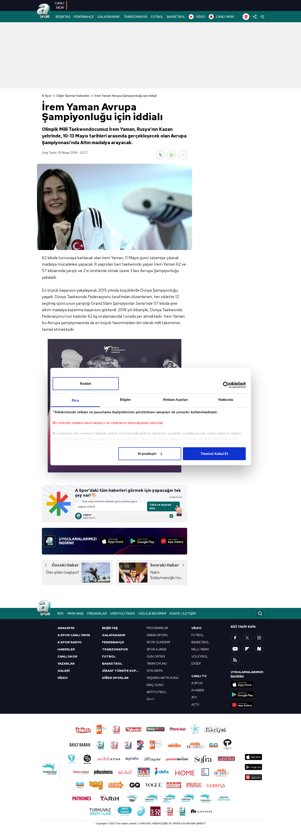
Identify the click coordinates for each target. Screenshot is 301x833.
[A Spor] (43, 11)
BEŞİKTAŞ (63, 17)
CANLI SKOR (67, 656)
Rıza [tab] (75, 400)
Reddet (85, 383)
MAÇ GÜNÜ (155, 685)
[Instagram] (259, 637)
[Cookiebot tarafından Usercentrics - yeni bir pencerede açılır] (226, 385)
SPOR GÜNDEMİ (158, 642)
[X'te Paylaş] (160, 154)
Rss (60, 613)
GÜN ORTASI (156, 656)
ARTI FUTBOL (156, 692)
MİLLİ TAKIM (200, 649)
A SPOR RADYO (69, 642)
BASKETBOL (176, 17)
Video (196, 628)
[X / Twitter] (247, 637)
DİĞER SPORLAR (115, 678)
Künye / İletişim (183, 613)
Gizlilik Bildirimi (152, 613)
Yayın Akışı (75, 613)
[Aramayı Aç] (260, 613)
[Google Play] (142, 541)
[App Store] (113, 541)
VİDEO (200, 17)
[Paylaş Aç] (255, 17)
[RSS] (235, 660)
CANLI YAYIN (225, 17)
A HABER (197, 690)
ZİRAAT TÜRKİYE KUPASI (121, 671)
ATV (194, 697)
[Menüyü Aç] (262, 16)
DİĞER (196, 664)
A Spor (47, 95)
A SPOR (197, 683)
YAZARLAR (66, 664)
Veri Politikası (122, 613)
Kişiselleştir (147, 453)
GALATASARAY (108, 17)
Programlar (157, 628)
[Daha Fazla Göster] (182, 154)
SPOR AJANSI (156, 649)
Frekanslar (97, 613)
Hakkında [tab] (225, 399)
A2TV (195, 704)
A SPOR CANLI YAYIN (73, 635)
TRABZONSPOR (135, 17)
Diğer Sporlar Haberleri (73, 95)
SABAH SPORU (157, 635)
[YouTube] (235, 648)
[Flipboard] (247, 648)
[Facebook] (235, 637)
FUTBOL (157, 17)
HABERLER (66, 649)
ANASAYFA (65, 628)
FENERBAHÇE (84, 17)
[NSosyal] (259, 648)
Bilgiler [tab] (125, 399)
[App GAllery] (172, 541)
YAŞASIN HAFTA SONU (163, 678)
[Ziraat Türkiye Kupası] (246, 16)
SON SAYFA (155, 671)
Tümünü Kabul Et (214, 453)
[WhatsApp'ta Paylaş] (171, 154)
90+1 (150, 699)
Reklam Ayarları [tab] (175, 399)
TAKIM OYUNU (157, 664)
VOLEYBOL (199, 656)
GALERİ (63, 671)
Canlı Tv (199, 676)
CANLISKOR (59, 5)
